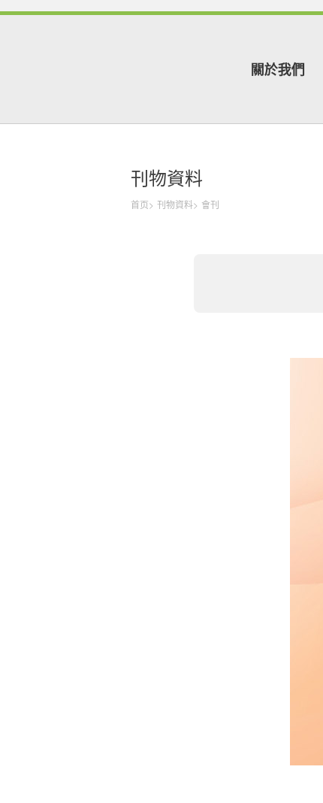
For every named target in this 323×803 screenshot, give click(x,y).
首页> (142, 204)
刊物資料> (177, 204)
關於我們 (278, 69)
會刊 (210, 204)
